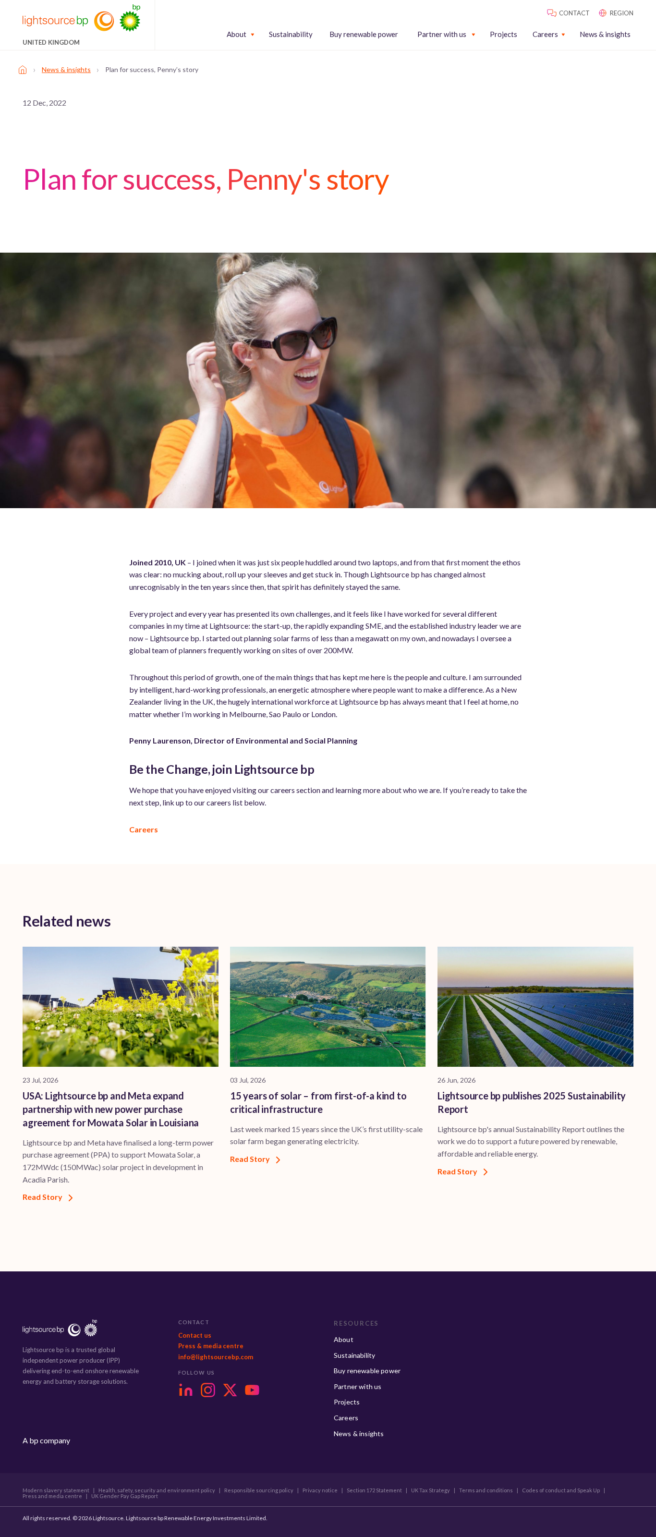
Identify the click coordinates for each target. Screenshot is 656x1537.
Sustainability (291, 34)
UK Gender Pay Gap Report (124, 1496)
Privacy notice (320, 1490)
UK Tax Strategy (430, 1490)
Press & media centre (210, 1345)
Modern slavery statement (56, 1490)
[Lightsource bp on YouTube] (252, 1390)
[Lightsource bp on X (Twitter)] (230, 1390)
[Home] (22, 69)
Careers (545, 34)
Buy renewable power (363, 34)
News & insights (605, 34)
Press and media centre (52, 1496)
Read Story (43, 1196)
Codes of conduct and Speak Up (561, 1490)
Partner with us (441, 34)
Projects (503, 34)
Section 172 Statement (374, 1490)
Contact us (194, 1335)
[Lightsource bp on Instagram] (208, 1390)
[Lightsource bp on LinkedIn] (186, 1390)
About (236, 34)
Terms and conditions (486, 1490)
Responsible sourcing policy (258, 1490)
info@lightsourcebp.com (215, 1357)
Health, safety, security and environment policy (156, 1490)
